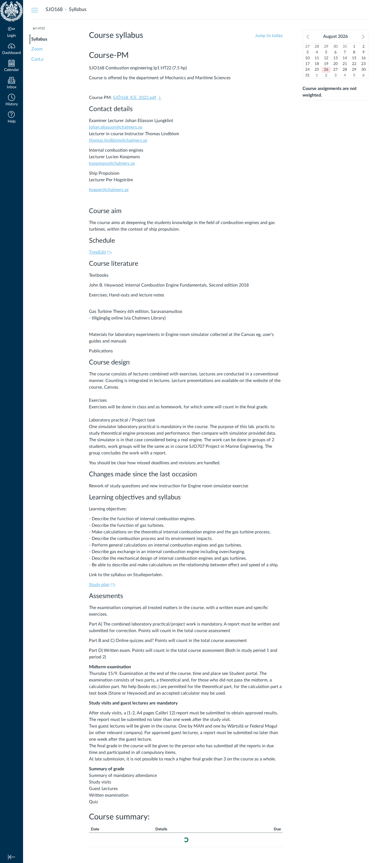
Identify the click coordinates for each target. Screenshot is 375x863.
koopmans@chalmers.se (112, 163)
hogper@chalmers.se (108, 190)
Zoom (37, 49)
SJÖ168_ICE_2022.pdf (134, 97)
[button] (11, 100)
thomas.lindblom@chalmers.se (118, 140)
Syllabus (39, 39)
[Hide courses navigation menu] (35, 10)
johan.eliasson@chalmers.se (115, 127)
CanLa (37, 59)
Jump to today (269, 35)
